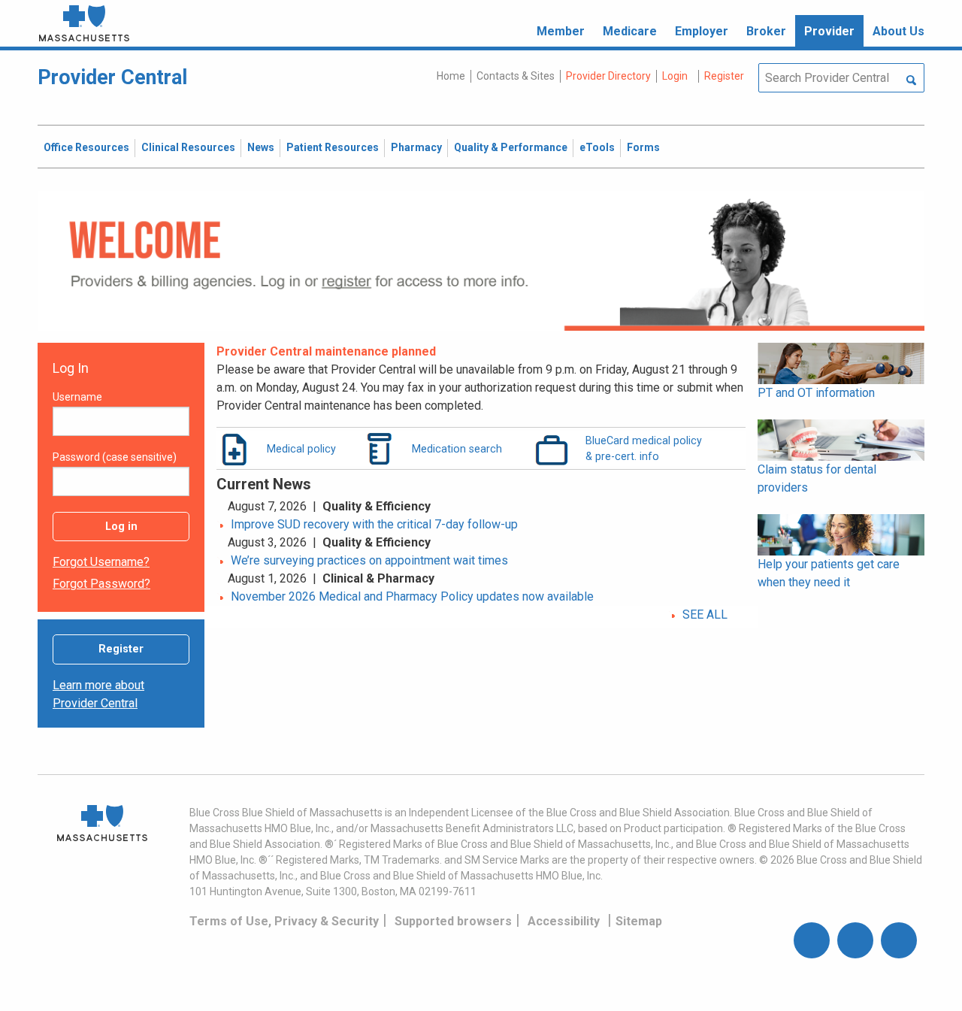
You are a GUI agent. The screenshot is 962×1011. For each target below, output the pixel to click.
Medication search (457, 449)
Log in (121, 526)
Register (121, 649)
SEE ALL (705, 614)
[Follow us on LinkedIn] (899, 940)
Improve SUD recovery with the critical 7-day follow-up (374, 524)
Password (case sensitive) (115, 457)
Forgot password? (101, 584)
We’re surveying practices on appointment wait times (369, 560)
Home (451, 76)
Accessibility (564, 921)
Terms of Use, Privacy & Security (284, 921)
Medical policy (301, 449)
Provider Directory (608, 76)
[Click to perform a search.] (911, 81)
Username (77, 397)
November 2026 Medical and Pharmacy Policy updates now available (412, 596)
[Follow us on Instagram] (855, 940)
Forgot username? (101, 562)
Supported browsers (453, 921)
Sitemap (639, 921)
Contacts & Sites (515, 76)
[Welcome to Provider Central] (481, 260)
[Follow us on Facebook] (812, 940)
